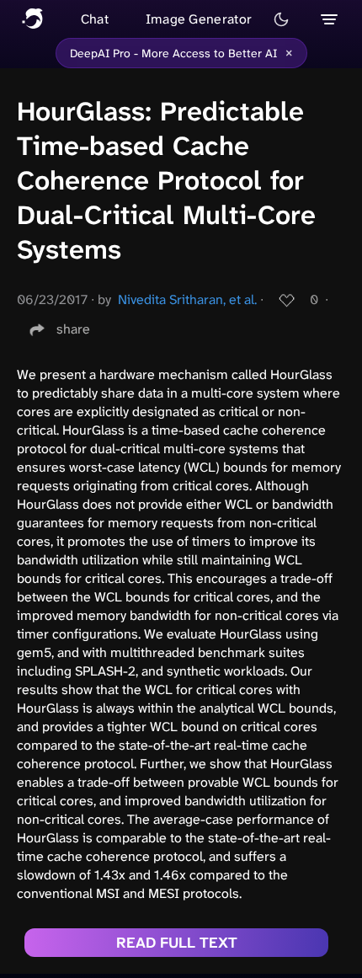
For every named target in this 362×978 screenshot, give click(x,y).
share (73, 329)
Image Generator (199, 19)
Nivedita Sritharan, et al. (187, 299)
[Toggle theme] (281, 19)
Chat (95, 19)
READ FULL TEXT (176, 943)
